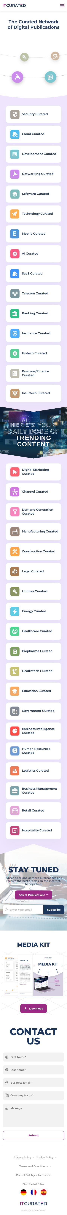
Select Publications (32, 895)
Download (36, 1008)
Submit (33, 1135)
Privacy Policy (22, 1157)
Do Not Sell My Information (33, 1175)
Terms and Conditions (33, 1166)
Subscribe (54, 909)
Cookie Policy (44, 1157)
